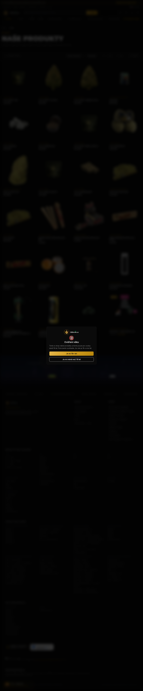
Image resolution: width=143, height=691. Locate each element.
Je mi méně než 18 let (71, 359)
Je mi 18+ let (71, 353)
